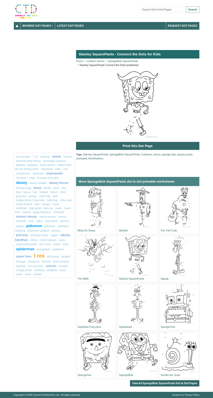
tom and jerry (35, 266)
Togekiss (21, 266)
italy (37, 204)
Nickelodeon (95, 158)
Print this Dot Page (138, 146)
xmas (62, 270)
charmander (54, 173)
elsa (63, 188)
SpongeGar (84, 375)
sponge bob (169, 154)
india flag (52, 200)
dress (37, 188)
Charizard (37, 173)
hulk (55, 196)
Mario (58, 208)
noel (31, 221)
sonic (66, 244)
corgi (32, 177)
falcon (26, 192)
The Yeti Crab (169, 230)
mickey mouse (26, 216)
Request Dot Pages (182, 25)
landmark (21, 208)
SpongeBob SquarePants (123, 61)
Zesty (28, 274)
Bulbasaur (47, 169)
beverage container (54, 161)
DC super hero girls (48, 177)
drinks (47, 188)
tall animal (53, 256)
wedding (39, 270)
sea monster (23, 156)
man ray (48, 208)
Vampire (63, 266)
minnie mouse (47, 216)
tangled (65, 256)
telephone (34, 261)
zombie (37, 274)
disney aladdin (38, 183)
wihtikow (52, 270)
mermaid (58, 212)
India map (66, 200)
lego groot (35, 208)
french (54, 192)
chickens (21, 177)
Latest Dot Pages (70, 25)
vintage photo (24, 270)
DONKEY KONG (23, 188)
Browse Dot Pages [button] (36, 25)
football (43, 192)
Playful (20, 226)
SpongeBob (126, 375)
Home (79, 61)
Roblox (34, 240)
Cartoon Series (95, 61)
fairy (18, 192)
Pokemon (34, 226)
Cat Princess (23, 173)
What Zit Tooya (86, 230)
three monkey (61, 261)
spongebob (43, 249)
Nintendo (21, 221)
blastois (20, 165)
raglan (54, 235)
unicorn (51, 266)
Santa (62, 240)
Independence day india (30, 200)
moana (62, 216)
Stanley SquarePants (95, 154)
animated (81, 158)
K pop (56, 204)
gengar (33, 196)
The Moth (83, 278)
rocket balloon (48, 240)
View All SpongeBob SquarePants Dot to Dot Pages (164, 383)
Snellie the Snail (170, 375)
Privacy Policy (192, 394)
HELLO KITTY (44, 196)
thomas (46, 261)
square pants (184, 154)
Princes (56, 230)
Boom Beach (47, 165)
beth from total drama (28, 161)
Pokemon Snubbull (38, 230)
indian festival (24, 204)
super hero (24, 256)
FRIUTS (63, 192)
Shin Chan (45, 244)
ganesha (21, 196)
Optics (39, 221)
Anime (56, 156)
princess (22, 235)
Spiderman (25, 249)
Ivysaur (46, 204)
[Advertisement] (106, 38)
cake (58, 169)
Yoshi (19, 274)
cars (65, 169)
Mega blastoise (42, 212)
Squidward (125, 326)
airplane (45, 156)
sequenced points (26, 244)
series (156, 154)
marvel (27, 212)
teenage (21, 261)
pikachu (64, 221)
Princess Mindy (39, 235)
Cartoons (146, 154)
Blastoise (32, 165)
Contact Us (178, 394)
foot (35, 192)
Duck (56, 188)
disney (21, 183)
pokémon (49, 226)
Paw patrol (51, 221)
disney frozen (59, 183)
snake (56, 244)
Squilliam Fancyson (89, 326)
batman (67, 156)
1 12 (35, 156)
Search (192, 9)
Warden (123, 230)
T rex (39, 255)
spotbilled (58, 249)
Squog (164, 278)
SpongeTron (168, 326)
